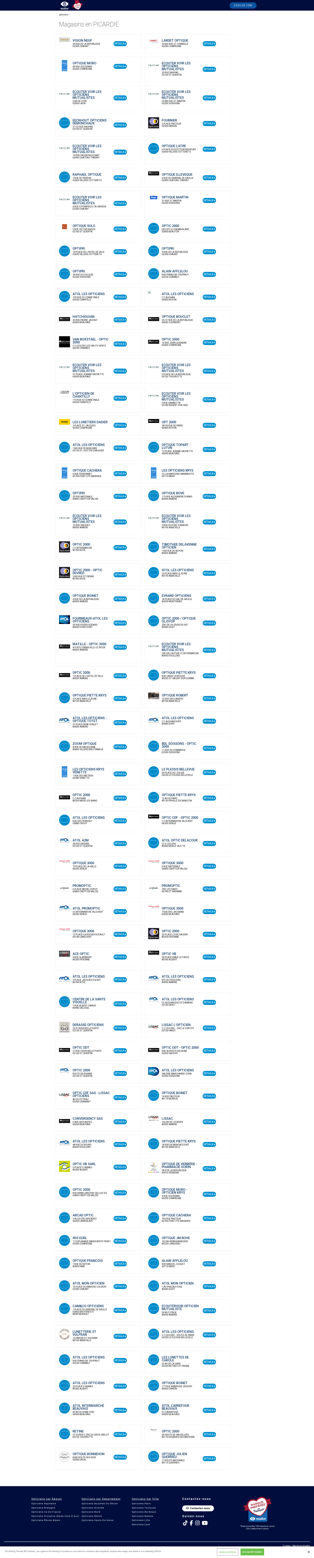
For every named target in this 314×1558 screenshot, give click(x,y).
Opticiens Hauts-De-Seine (98, 1520)
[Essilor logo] (68, 6)
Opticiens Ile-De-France (46, 1512)
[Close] (308, 1552)
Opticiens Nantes (142, 1516)
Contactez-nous (200, 1508)
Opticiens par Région (46, 1499)
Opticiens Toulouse (144, 1508)
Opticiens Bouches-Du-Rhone (100, 1503)
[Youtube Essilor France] (205, 1523)
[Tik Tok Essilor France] (185, 1523)
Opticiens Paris (141, 1503)
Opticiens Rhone (92, 1516)
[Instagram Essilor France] (197, 1523)
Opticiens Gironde (93, 1508)
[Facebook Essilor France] (191, 1523)
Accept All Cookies (252, 1552)
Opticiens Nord (91, 1512)
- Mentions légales (300, 1545)
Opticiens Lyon (141, 1524)
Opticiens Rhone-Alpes (45, 1520)
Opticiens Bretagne (43, 1508)
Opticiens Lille (141, 1520)
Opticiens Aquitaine (43, 1503)
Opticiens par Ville (145, 1499)
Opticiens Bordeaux (144, 1512)
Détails (119, 43)
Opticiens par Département (101, 1499)
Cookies (287, 1545)
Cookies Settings (227, 1552)
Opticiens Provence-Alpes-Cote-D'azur (55, 1516)
